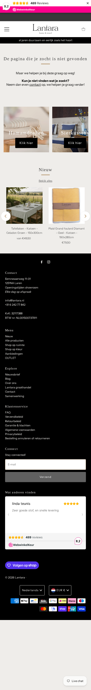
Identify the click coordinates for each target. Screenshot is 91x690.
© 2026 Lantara (15, 577)
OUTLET (10, 358)
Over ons (10, 383)
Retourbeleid (13, 421)
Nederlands (30, 590)
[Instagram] (48, 262)
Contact (10, 391)
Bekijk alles (45, 180)
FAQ (8, 412)
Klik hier (26, 143)
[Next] (85, 216)
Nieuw (9, 336)
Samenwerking (14, 396)
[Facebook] (42, 262)
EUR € (61, 590)
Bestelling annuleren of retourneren (27, 438)
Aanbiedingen (14, 353)
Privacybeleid (13, 434)
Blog (8, 378)
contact (35, 85)
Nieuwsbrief (12, 374)
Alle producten (14, 340)
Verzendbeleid (14, 416)
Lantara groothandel (18, 387)
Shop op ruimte (15, 345)
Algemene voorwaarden (20, 429)
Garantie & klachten (17, 425)
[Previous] (6, 216)
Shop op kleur (13, 349)
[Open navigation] (6, 29)
